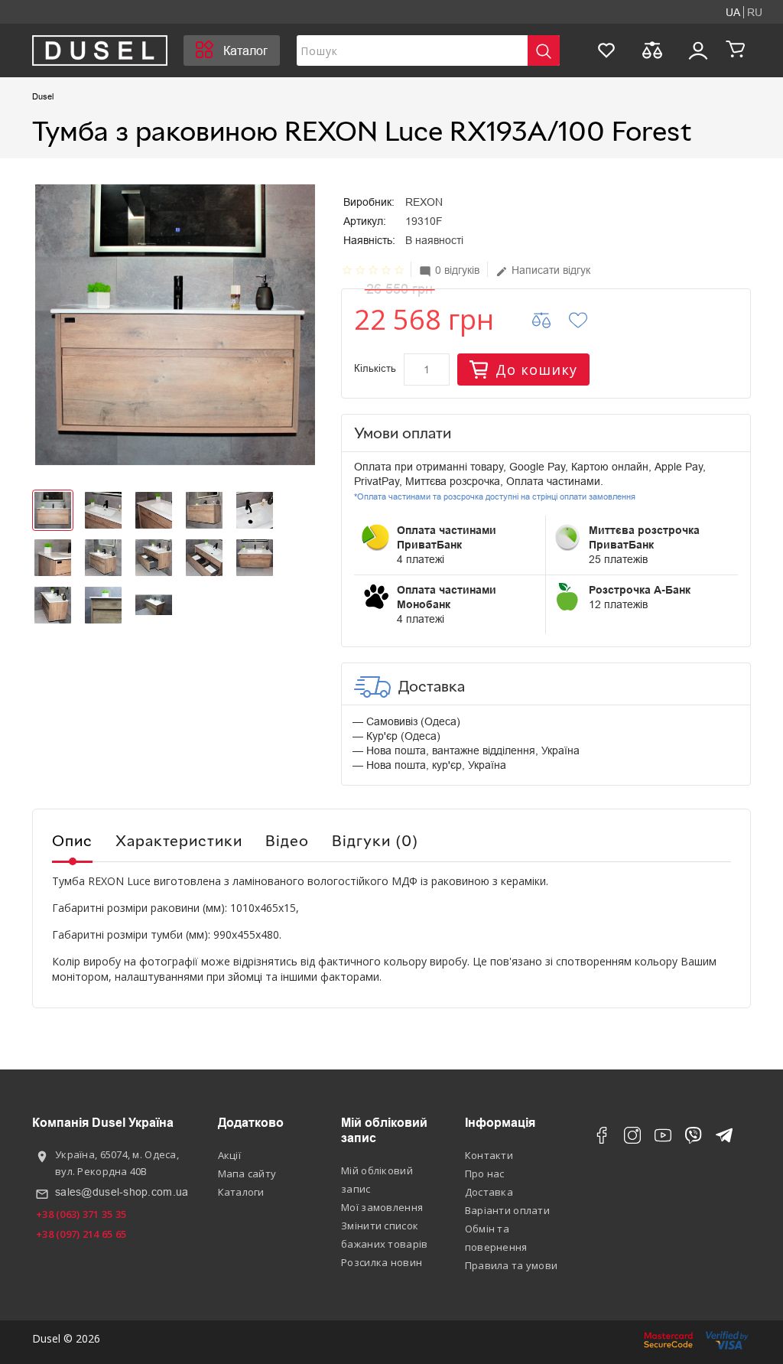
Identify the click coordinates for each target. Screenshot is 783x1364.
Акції (229, 1155)
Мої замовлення (382, 1207)
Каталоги (241, 1192)
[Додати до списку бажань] (587, 319)
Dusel (43, 96)
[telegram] (724, 1138)
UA (733, 12)
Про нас (485, 1173)
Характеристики (178, 840)
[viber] (693, 1138)
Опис (72, 840)
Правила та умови (511, 1265)
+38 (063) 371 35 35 (81, 1214)
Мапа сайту (247, 1173)
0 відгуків (449, 270)
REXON (424, 202)
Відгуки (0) (375, 840)
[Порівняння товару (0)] (652, 50)
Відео (287, 840)
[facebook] (601, 1138)
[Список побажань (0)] (606, 50)
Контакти (489, 1155)
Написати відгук (542, 270)
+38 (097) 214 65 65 (81, 1234)
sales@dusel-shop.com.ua (121, 1192)
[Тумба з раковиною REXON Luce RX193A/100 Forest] (175, 324)
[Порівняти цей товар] (551, 319)
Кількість (375, 368)
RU (754, 12)
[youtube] (662, 1138)
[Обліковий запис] (698, 50)
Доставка (489, 1192)
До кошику (536, 369)
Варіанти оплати (507, 1210)
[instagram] (632, 1138)
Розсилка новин (381, 1262)
